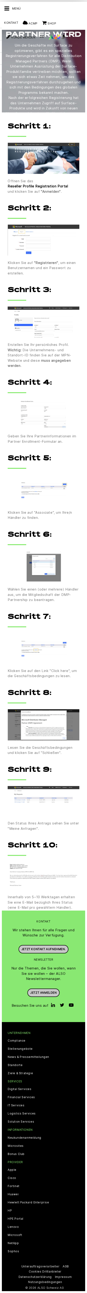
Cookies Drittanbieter (45, 1271)
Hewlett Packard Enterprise (28, 1202)
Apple (12, 1169)
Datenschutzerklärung (35, 1277)
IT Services (16, 1105)
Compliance (17, 1040)
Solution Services (21, 1121)
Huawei (13, 1194)
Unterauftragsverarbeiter (40, 1266)
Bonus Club (16, 1154)
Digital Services (20, 1089)
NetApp (13, 1243)
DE (42, 36)
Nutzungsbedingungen (45, 1282)
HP (10, 1210)
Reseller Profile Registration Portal (38, 186)
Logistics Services (22, 1113)
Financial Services (21, 1097)
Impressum (63, 1277)
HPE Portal (15, 1218)
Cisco (12, 1178)
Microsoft (15, 1235)
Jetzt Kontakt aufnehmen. (43, 949)
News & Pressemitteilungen (28, 1057)
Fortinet (13, 1186)
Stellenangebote (20, 1048)
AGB (66, 1266)
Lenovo (13, 1227)
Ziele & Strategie (20, 1073)
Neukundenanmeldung (24, 1137)
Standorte (15, 1065)
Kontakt (11, 22)
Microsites (16, 1146)
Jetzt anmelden (43, 992)
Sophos (13, 1251)
